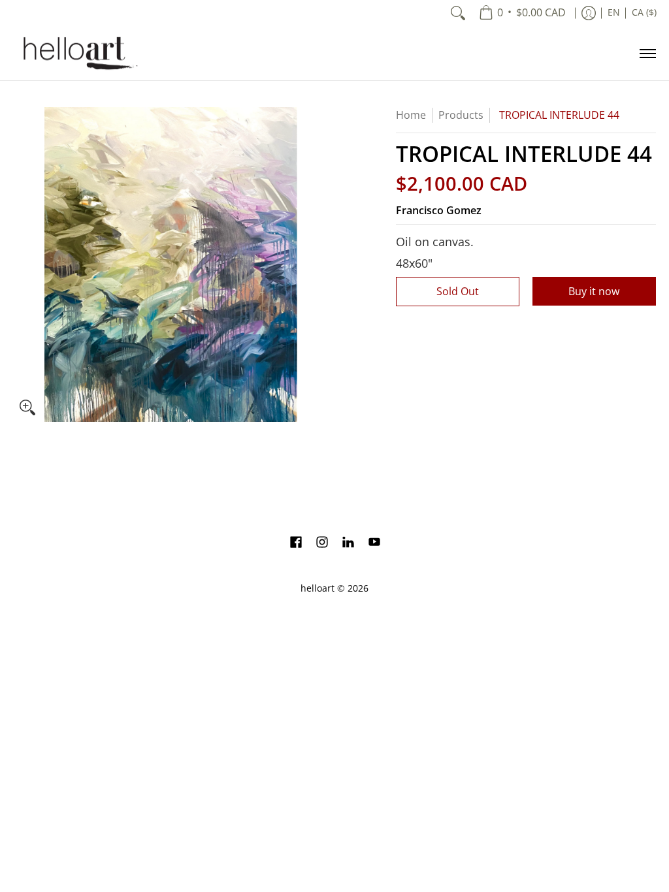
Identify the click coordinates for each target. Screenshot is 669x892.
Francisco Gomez (438, 210)
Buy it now (593, 291)
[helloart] (78, 53)
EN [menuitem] (614, 12)
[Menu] (647, 53)
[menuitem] (522, 13)
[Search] (458, 13)
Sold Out (457, 291)
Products (460, 115)
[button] (296, 543)
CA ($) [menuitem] (644, 12)
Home (411, 115)
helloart (317, 588)
